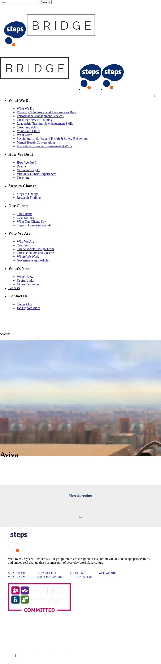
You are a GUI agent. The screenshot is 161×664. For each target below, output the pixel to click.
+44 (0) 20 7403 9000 (113, 652)
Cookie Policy (41, 652)
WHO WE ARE (107, 573)
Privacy (27, 652)
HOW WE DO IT (47, 573)
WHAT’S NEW (16, 576)
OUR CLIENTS (77, 573)
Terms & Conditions (10, 652)
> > (80, 516)
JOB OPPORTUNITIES (50, 576)
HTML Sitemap (24, 655)
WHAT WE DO (16, 573)
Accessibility (57, 652)
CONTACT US (84, 576)
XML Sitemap (7, 655)
